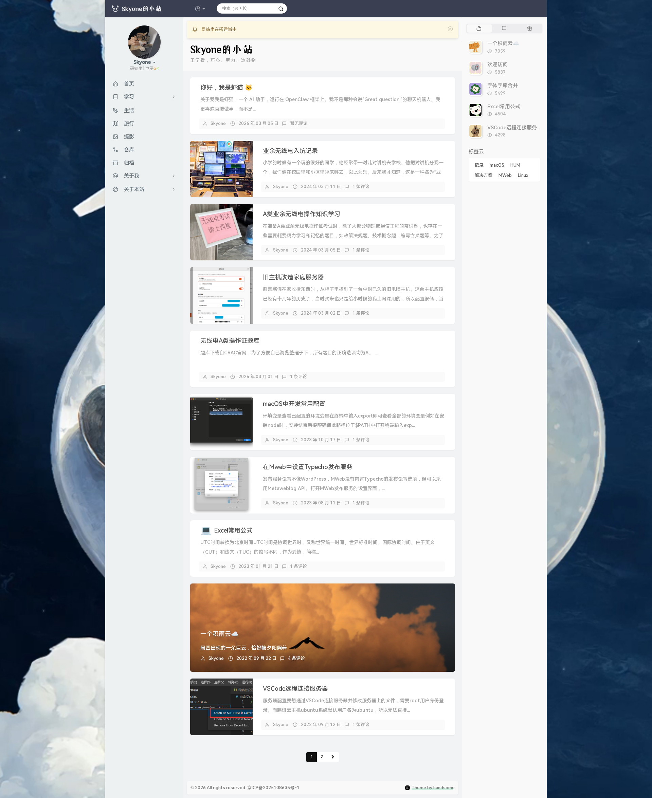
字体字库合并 (502, 85)
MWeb (505, 175)
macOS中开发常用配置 (294, 403)
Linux (523, 175)
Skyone (218, 123)
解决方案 (483, 175)
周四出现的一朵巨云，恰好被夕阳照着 (243, 648)
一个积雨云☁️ (219, 633)
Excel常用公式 (233, 530)
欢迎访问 (497, 64)
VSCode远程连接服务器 (295, 688)
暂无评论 (299, 123)
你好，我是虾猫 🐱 (226, 87)
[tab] (479, 28)
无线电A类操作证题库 (229, 340)
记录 (479, 165)
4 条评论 (296, 658)
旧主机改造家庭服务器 (293, 277)
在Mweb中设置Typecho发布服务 (307, 466)
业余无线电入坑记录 (290, 150)
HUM (515, 165)
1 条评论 (360, 186)
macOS (497, 165)
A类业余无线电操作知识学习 (301, 214)
